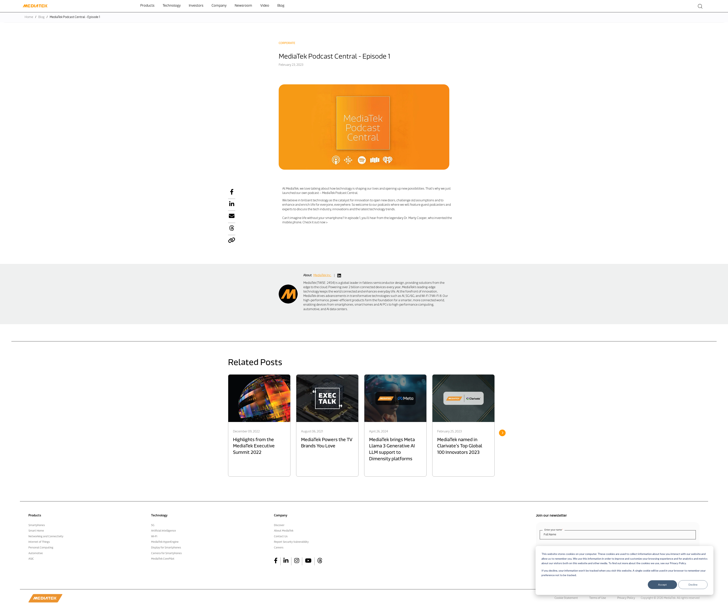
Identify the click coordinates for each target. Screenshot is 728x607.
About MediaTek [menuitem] (283, 530)
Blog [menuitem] (280, 6)
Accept (662, 584)
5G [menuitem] (152, 525)
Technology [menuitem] (172, 6)
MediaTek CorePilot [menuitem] (162, 559)
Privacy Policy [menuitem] (626, 598)
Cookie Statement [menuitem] (566, 598)
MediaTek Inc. (322, 275)
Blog (41, 17)
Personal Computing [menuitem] (40, 547)
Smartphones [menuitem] (36, 525)
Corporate (287, 43)
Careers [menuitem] (278, 547)
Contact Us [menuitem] (281, 536)
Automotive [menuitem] (35, 553)
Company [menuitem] (219, 6)
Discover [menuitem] (279, 525)
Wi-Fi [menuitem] (154, 536)
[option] (259, 425)
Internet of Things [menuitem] (39, 542)
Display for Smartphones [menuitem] (166, 547)
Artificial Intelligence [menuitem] (163, 530)
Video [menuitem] (264, 6)
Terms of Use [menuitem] (597, 598)
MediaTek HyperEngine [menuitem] (165, 542)
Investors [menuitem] (196, 6)
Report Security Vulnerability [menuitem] (291, 542)
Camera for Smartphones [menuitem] (166, 553)
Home (29, 17)
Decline (693, 584)
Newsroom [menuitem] (243, 6)
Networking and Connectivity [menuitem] (45, 536)
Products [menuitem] (147, 6)
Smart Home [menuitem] (36, 530)
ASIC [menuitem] (31, 559)
